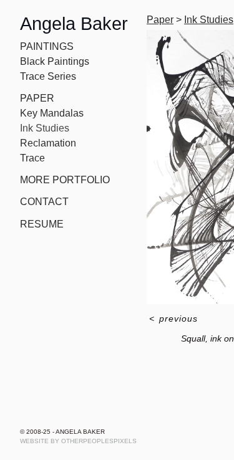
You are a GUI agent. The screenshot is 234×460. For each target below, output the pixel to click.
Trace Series (48, 76)
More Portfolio (65, 180)
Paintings (47, 46)
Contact (44, 201)
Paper (37, 98)
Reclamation (48, 143)
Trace (32, 158)
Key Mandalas (52, 113)
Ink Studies (44, 128)
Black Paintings (54, 61)
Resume (42, 224)
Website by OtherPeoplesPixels (78, 441)
